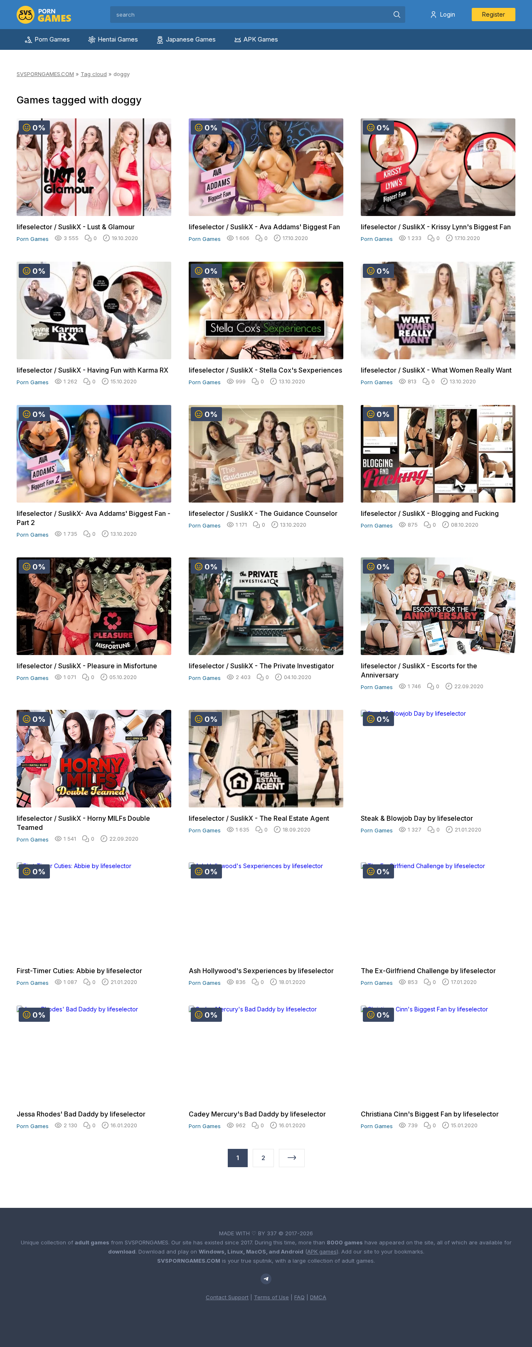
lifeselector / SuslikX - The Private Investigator (261, 666)
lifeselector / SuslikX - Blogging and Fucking (430, 513)
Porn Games (52, 39)
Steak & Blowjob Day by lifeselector (417, 818)
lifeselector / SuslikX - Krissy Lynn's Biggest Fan (436, 227)
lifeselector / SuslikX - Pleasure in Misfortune (87, 666)
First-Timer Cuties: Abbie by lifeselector (79, 971)
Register (493, 14)
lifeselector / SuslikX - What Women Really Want (436, 370)
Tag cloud (94, 74)
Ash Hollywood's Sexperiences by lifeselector (261, 971)
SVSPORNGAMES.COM (45, 74)
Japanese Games (191, 39)
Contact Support (227, 1297)
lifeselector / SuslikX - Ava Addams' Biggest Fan (264, 227)
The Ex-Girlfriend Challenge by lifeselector (428, 971)
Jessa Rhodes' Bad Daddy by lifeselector (81, 1114)
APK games (322, 1251)
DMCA (318, 1297)
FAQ (299, 1297)
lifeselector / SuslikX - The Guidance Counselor (263, 513)
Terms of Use (271, 1297)
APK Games (261, 39)
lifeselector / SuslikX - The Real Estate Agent (259, 818)
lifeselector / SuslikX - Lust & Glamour (76, 227)
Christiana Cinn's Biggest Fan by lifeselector (430, 1114)
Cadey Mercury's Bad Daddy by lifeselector (257, 1114)
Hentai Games (118, 39)
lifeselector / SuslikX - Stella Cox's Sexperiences (265, 370)
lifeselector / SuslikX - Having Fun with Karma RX (92, 370)
